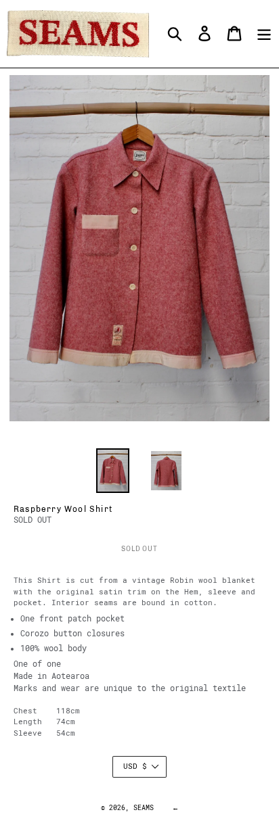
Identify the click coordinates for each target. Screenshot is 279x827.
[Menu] (264, 33)
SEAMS (143, 807)
